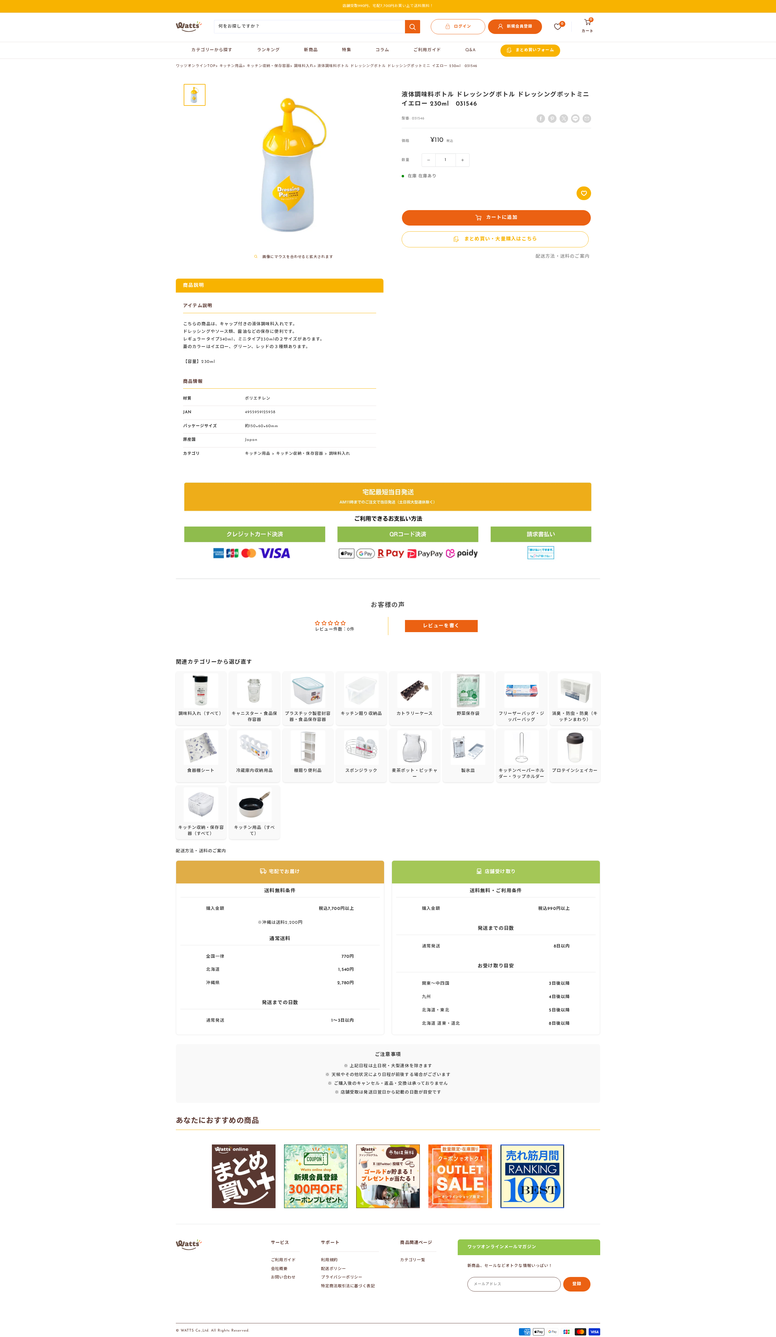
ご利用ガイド (427, 50)
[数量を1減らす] (428, 160)
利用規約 (329, 1260)
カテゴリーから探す (211, 50)
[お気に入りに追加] (584, 193)
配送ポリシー (333, 1269)
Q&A (470, 50)
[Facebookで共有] (541, 118)
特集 (346, 50)
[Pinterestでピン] (552, 118)
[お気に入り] (557, 26)
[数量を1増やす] (462, 160)
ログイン (462, 26)
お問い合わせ (283, 1277)
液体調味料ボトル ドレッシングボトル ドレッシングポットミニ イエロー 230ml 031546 (397, 66)
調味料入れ (304, 66)
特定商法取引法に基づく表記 (348, 1286)
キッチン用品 (231, 66)
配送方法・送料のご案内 (563, 256)
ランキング (268, 50)
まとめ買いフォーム (535, 50)
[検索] (412, 26)
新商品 (311, 50)
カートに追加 (502, 217)
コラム (382, 50)
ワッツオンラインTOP (196, 66)
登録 (576, 1284)
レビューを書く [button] (441, 626)
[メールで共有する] (575, 118)
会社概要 (279, 1269)
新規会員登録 (519, 26)
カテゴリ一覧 (412, 1260)
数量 (406, 160)
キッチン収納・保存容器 (268, 66)
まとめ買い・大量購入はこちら (500, 239)
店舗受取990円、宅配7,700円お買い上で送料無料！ (388, 6)
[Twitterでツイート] (564, 118)
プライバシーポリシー (342, 1277)
